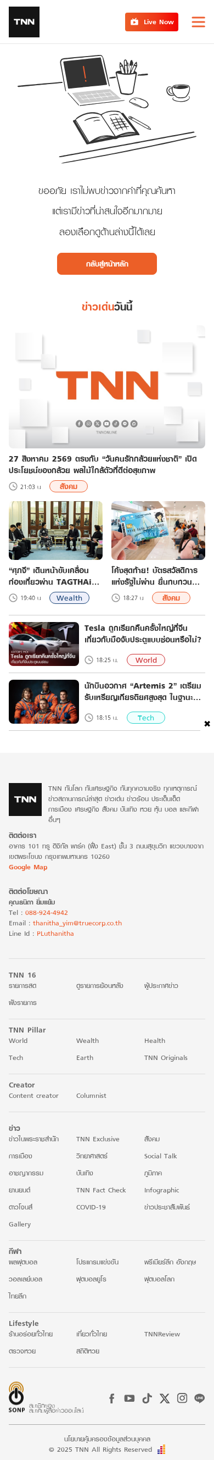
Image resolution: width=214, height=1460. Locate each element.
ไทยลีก (17, 1296)
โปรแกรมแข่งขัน (97, 1262)
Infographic (161, 1190)
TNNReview (162, 1334)
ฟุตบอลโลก (159, 1279)
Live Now (159, 21)
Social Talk (160, 1156)
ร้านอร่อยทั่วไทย (31, 1334)
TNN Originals (166, 1057)
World (146, 660)
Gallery (20, 1224)
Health (154, 1040)
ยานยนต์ (19, 1190)
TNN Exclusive (98, 1139)
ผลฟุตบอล (23, 1262)
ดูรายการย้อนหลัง (99, 985)
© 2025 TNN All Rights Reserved (100, 1449)
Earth (84, 1057)
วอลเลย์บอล (25, 1279)
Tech (146, 718)
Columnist (91, 1095)
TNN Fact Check (101, 1190)
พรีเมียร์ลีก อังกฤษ (170, 1262)
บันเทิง (84, 1173)
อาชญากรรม (26, 1173)
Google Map (28, 867)
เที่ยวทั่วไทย (91, 1334)
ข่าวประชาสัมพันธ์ (167, 1207)
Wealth (69, 598)
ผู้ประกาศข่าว (161, 985)
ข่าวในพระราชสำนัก (34, 1139)
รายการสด (22, 985)
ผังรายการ (23, 1002)
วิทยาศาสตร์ (92, 1156)
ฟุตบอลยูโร (91, 1279)
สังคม (68, 486)
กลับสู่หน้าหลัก (107, 263)
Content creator (34, 1095)
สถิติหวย (87, 1351)
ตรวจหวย (22, 1351)
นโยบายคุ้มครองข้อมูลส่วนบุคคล (107, 1439)
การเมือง (20, 1156)
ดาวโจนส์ (20, 1207)
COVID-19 (91, 1207)
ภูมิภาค (153, 1173)
